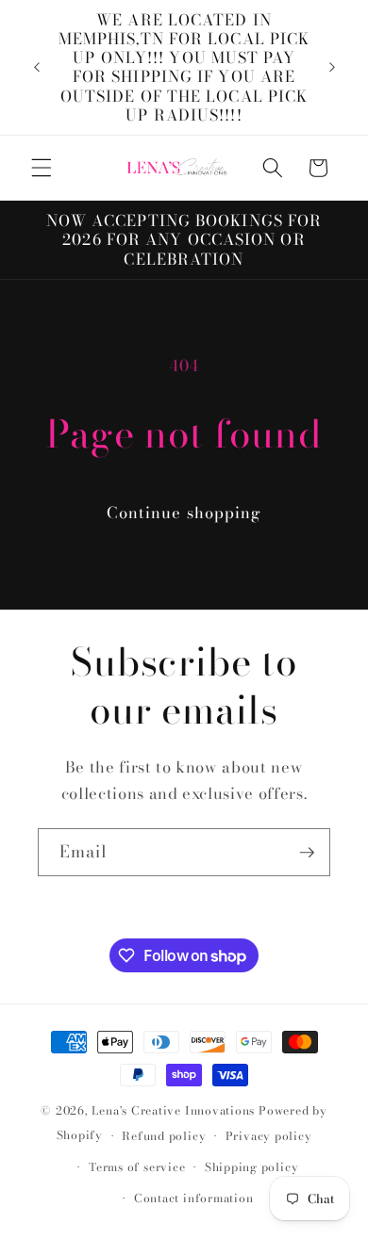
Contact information (194, 1198)
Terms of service (137, 1167)
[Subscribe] (306, 852)
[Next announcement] (332, 67)
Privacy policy (269, 1136)
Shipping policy (252, 1167)
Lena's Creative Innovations (173, 1110)
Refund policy (164, 1136)
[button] (41, 167)
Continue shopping (184, 512)
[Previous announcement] (37, 67)
